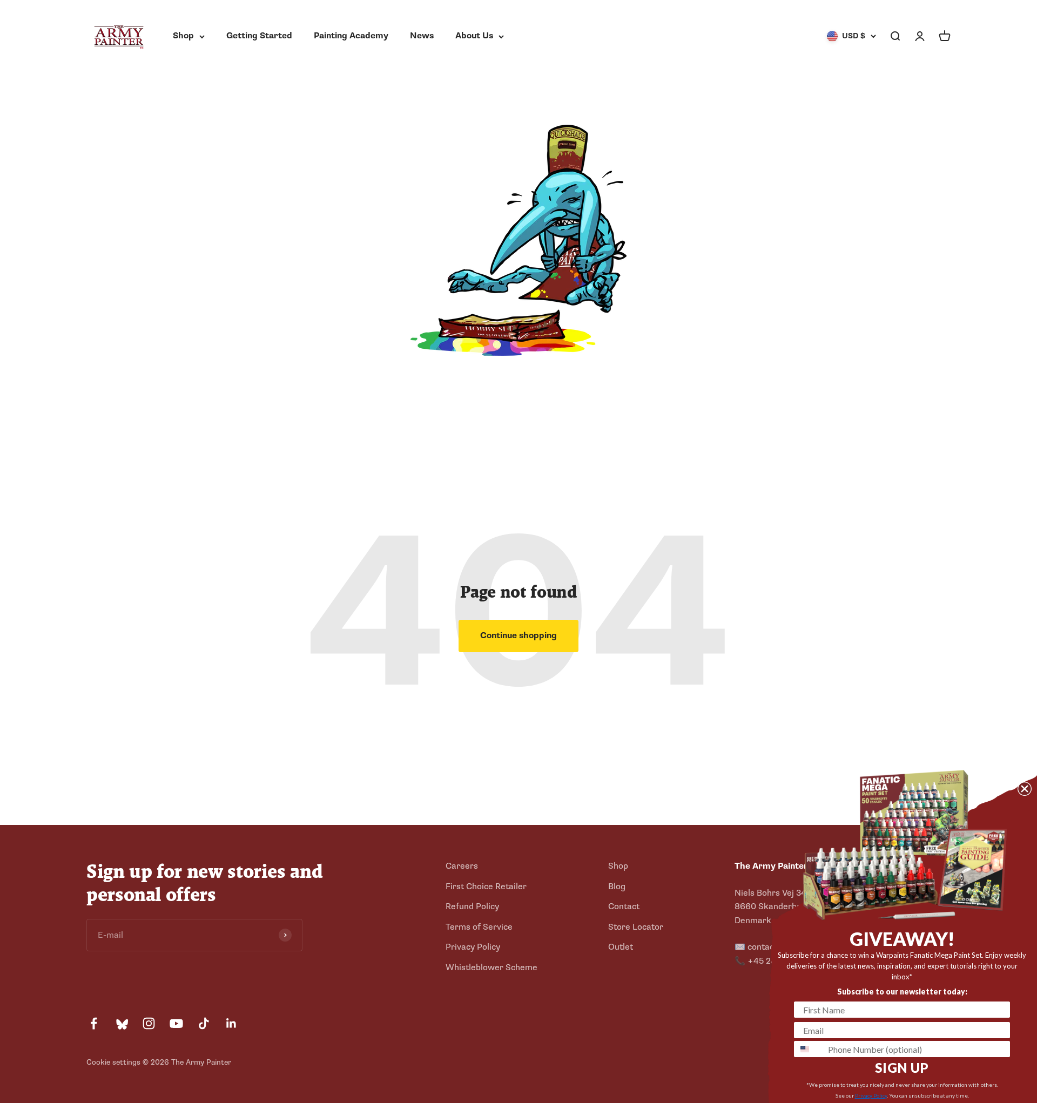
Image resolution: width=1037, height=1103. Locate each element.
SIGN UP (902, 1067)
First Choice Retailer (486, 886)
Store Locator (635, 927)
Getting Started (259, 35)
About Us (474, 35)
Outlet (620, 947)
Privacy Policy (473, 947)
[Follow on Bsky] (121, 1023)
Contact (623, 906)
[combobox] (808, 1049)
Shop (183, 35)
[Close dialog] (1025, 789)
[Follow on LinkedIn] (231, 1023)
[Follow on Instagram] (149, 1023)
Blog (616, 886)
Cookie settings (113, 1062)
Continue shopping (518, 635)
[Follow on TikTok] (204, 1023)
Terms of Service (479, 927)
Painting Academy (351, 35)
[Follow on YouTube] (176, 1023)
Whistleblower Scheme (491, 967)
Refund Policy (472, 906)
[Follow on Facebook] (93, 1023)
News (422, 35)
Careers (462, 866)
